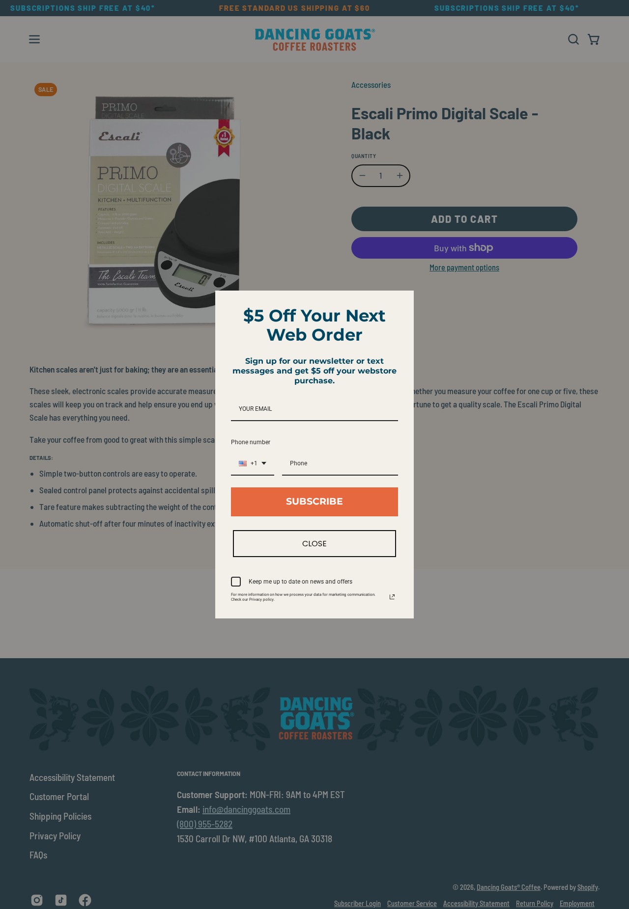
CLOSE (314, 543)
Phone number (250, 442)
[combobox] (252, 464)
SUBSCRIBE (314, 501)
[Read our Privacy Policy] (392, 597)
